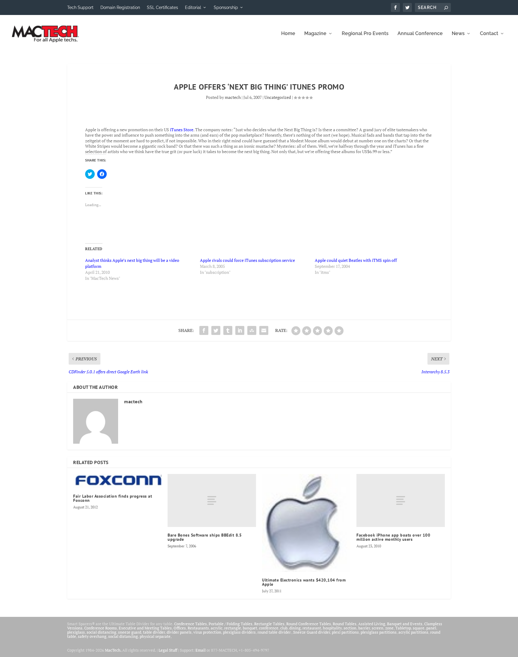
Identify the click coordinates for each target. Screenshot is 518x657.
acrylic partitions (413, 632)
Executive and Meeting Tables (145, 628)
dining (295, 628)
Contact (489, 33)
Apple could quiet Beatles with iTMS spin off (356, 260)
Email (200, 650)
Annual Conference (420, 33)
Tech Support (80, 7)
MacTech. (113, 650)
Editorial (193, 7)
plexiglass (76, 632)
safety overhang (92, 636)
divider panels (179, 632)
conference (268, 628)
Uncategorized (277, 97)
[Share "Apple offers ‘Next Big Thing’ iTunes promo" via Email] (264, 330)
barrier (364, 628)
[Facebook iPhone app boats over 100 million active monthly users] (400, 500)
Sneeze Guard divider (311, 632)
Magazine (315, 33)
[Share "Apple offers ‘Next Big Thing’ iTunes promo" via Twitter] (216, 330)
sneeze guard (129, 632)
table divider (154, 632)
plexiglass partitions (379, 632)
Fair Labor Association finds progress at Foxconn (112, 498)
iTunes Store (181, 129)
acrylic (216, 628)
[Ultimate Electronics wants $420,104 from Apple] (306, 523)
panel (431, 628)
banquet (250, 628)
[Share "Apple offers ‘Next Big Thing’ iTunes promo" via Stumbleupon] (252, 330)
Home (288, 33)
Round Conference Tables (308, 623)
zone (389, 628)
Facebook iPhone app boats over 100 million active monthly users (393, 537)
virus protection (207, 632)
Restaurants (198, 628)
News (458, 33)
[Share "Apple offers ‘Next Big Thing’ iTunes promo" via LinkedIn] (240, 330)
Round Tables (344, 623)
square (418, 628)
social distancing (101, 632)
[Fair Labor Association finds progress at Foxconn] (117, 481)
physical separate (155, 636)
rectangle (232, 628)
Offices (180, 628)
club (283, 628)
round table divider (274, 632)
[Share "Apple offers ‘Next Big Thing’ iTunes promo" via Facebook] (204, 330)
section (350, 628)
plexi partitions (345, 632)
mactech (233, 97)
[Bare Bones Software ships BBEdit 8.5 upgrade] (212, 500)
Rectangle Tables (269, 623)
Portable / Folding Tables (230, 623)
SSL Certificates (162, 7)
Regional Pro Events (365, 33)
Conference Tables (190, 623)
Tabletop (403, 628)
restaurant (311, 628)
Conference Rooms (100, 628)
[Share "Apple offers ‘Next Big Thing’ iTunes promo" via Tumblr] (228, 330)
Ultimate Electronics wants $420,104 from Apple (304, 582)
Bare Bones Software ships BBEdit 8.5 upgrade (205, 537)
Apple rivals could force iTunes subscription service (247, 260)
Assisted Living (371, 623)
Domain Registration (120, 7)
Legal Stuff (168, 650)
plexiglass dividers (239, 632)
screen (377, 628)
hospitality (332, 628)
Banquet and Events (404, 623)
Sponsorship (226, 7)
